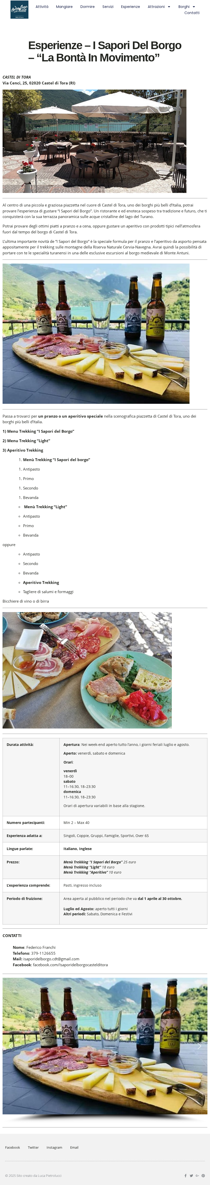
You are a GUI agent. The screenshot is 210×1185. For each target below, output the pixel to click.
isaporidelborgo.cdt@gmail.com (51, 958)
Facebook (12, 1147)
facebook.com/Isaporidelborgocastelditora (70, 964)
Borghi (184, 6)
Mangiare (64, 6)
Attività (42, 6)
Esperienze (130, 6)
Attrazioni (156, 6)
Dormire (87, 6)
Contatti (192, 12)
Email (74, 1147)
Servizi (107, 6)
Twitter (33, 1147)
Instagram (54, 1147)
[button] (10, 1046)
